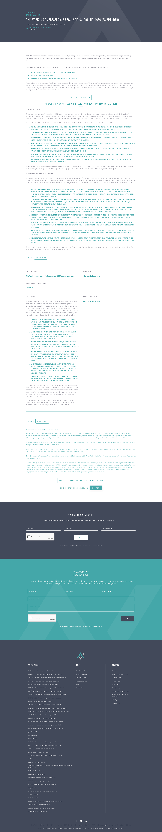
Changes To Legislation (91, 276)
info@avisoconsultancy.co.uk (106, 583)
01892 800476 (71, 583)
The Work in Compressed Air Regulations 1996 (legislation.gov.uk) (50, 276)
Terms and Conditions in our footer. (48, 430)
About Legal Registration (81, 575)
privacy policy (98, 545)
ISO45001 (29, 287)
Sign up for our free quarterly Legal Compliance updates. (81, 480)
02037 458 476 (89, 583)
